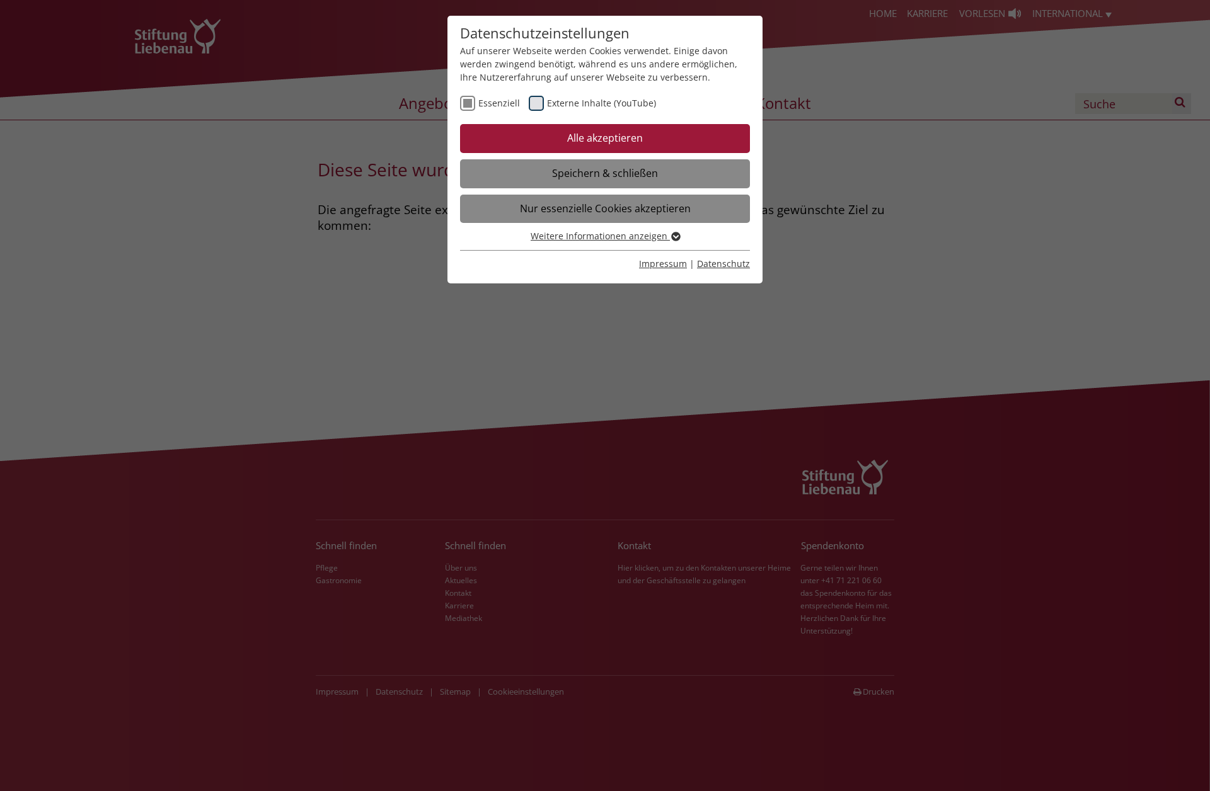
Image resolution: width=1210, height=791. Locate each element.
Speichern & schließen (605, 173)
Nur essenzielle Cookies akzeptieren (605, 208)
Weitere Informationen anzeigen (600, 236)
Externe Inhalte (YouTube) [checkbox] (601, 103)
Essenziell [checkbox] (499, 103)
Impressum (663, 264)
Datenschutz (723, 264)
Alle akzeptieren (605, 138)
